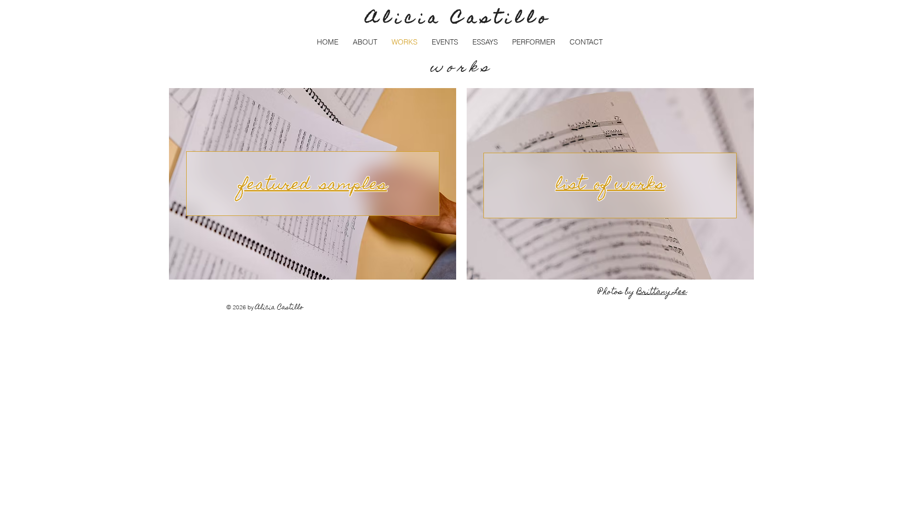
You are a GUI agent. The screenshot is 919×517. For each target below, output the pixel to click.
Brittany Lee (662, 292)
